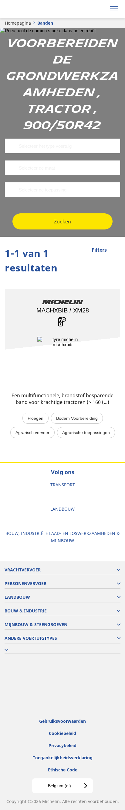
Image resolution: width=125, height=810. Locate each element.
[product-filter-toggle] (115, 250)
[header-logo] (28, 9)
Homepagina (18, 23)
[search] (99, 9)
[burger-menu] (114, 9)
